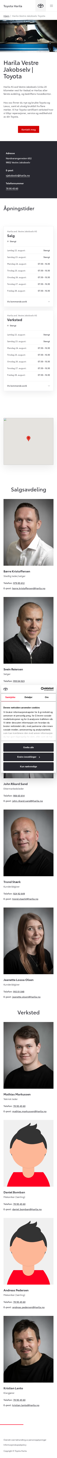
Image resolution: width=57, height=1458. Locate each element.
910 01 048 (18, 991)
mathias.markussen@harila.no (29, 1111)
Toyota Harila (13, 6)
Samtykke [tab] (10, 697)
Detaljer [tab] (29, 697)
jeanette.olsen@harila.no (26, 996)
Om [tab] (47, 697)
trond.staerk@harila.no (25, 898)
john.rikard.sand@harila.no (27, 800)
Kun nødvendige (28, 766)
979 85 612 (19, 583)
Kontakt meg (28, 129)
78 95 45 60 (12, 188)
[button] (28, 438)
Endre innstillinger (26, 757)
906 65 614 (19, 795)
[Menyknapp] (51, 6)
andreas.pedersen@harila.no (28, 1307)
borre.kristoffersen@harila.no (28, 588)
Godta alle (28, 747)
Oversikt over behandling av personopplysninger (25, 1439)
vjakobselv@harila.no (18, 175)
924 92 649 (19, 893)
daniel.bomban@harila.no (27, 1209)
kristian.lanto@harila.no (25, 1405)
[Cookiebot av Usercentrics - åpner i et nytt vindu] (41, 689)
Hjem (6, 15)
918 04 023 (19, 681)
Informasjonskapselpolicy (15, 1444)
